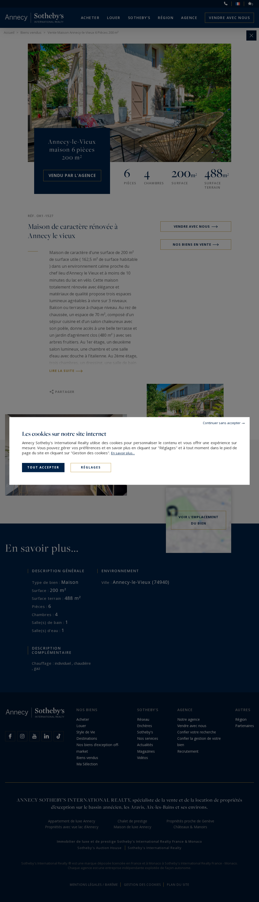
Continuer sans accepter (222, 423)
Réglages (91, 467)
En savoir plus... (123, 453)
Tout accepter (43, 467)
